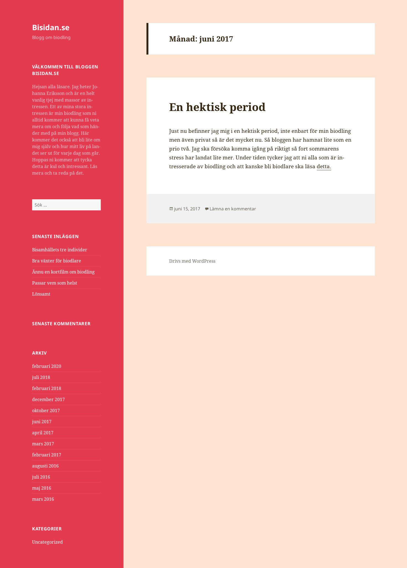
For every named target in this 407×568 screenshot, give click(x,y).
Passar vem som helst (54, 283)
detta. (324, 166)
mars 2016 (43, 499)
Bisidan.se (50, 27)
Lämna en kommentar (233, 209)
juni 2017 (41, 422)
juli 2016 (41, 477)
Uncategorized (47, 542)
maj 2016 (41, 488)
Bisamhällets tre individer (59, 250)
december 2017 (48, 399)
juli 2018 (41, 377)
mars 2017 (43, 444)
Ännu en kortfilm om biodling (63, 272)
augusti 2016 (45, 466)
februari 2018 (46, 388)
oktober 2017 (46, 410)
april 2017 (42, 433)
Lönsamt (41, 294)
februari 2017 (46, 455)
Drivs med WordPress (192, 261)
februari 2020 (46, 366)
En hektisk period (217, 106)
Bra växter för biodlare (56, 261)
